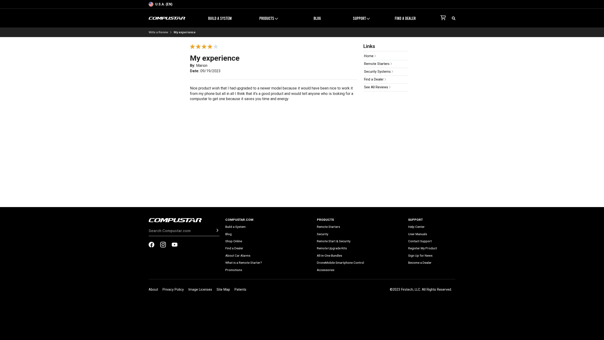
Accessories (325, 270)
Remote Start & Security (333, 241)
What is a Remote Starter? (243, 262)
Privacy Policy (173, 290)
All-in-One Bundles (329, 255)
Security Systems (378, 72)
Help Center (416, 227)
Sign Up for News (420, 255)
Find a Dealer (405, 18)
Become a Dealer (420, 262)
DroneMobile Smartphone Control (340, 262)
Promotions (233, 270)
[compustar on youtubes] (174, 245)
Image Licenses (200, 290)
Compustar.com (239, 219)
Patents (240, 290)
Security (322, 234)
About (153, 290)
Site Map (223, 290)
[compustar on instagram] (163, 245)
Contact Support (420, 241)
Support (415, 219)
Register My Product (422, 248)
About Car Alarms (237, 255)
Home (369, 56)
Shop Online (233, 241)
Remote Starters (377, 64)
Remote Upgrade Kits (332, 248)
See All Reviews (376, 87)
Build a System (220, 18)
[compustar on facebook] (151, 245)
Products (325, 219)
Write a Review (158, 32)
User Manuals (417, 234)
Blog (317, 18)
